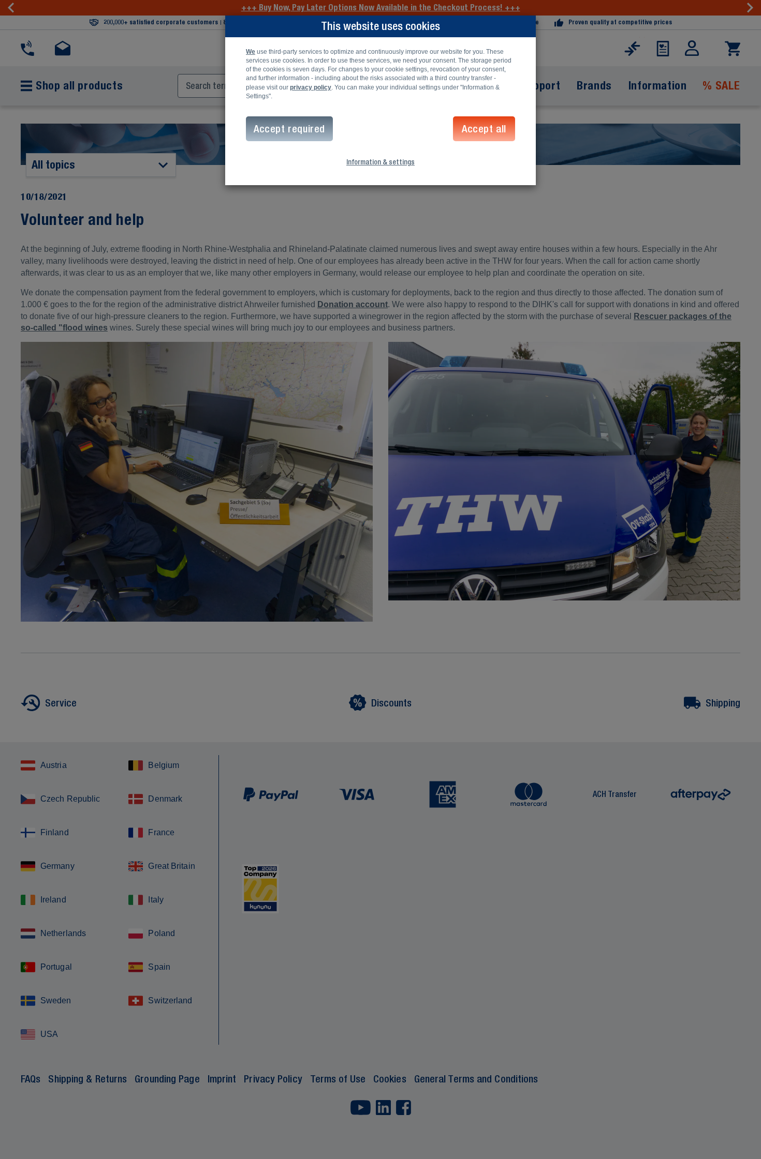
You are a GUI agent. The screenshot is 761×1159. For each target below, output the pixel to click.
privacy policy (310, 87)
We (250, 51)
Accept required (289, 128)
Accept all (484, 128)
